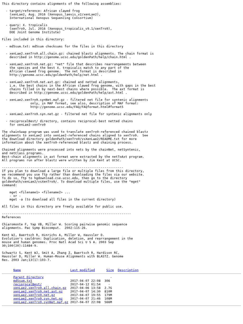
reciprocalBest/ (27, 284)
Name (17, 270)
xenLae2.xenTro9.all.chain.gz (39, 288)
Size (110, 270)
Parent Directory (28, 277)
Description (128, 270)
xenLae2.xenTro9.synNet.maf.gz (40, 302)
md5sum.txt (22, 280)
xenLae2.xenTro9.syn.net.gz (38, 298)
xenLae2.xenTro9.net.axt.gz (38, 291)
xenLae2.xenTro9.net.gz (34, 295)
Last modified (82, 270)
